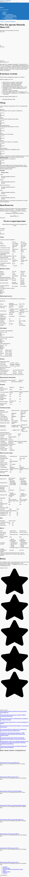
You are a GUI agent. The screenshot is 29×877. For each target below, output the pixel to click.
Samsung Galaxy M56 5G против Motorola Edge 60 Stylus (13, 805)
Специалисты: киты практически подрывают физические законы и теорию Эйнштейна (13, 747)
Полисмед (5, 872)
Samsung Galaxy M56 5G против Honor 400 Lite (11, 791)
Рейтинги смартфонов (8, 14)
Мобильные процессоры (11, 16)
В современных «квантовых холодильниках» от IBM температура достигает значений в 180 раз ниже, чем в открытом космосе (12, 734)
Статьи (4, 13)
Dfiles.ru (2, 7)
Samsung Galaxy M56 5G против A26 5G (9, 776)
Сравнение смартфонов (10, 15)
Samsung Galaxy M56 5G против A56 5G (9, 848)
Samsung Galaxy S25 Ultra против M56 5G (9, 833)
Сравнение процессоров (11, 19)
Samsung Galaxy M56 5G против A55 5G (9, 862)
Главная (2, 21)
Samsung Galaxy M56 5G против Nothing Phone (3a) (11, 819)
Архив (4, 870)
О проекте (5, 866)
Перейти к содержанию (5, 0)
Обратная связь (6, 868)
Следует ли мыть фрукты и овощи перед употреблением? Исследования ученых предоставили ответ (13, 730)
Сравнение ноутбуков (8, 18)
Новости (5, 12)
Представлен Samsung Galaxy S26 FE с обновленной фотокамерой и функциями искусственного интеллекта (13, 738)
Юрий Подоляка (6, 871)
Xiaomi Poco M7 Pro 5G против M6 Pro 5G (9, 762)
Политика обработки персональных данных (13, 869)
